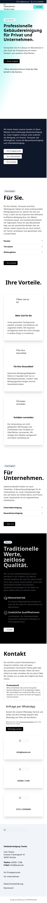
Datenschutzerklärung (27, 722)
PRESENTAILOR (32, 900)
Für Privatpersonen (12, 872)
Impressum (9, 888)
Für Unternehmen (11, 876)
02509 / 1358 (16, 862)
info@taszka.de (17, 865)
